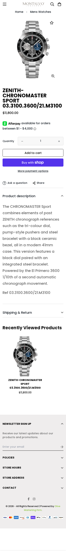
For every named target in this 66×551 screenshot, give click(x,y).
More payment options (33, 171)
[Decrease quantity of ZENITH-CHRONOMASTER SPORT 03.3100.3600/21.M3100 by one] (22, 141)
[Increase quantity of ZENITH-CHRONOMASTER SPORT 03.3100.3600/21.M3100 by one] (59, 141)
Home (19, 12)
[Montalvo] (33, 4)
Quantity (8, 141)
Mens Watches (40, 12)
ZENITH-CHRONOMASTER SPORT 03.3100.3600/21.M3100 (25, 384)
